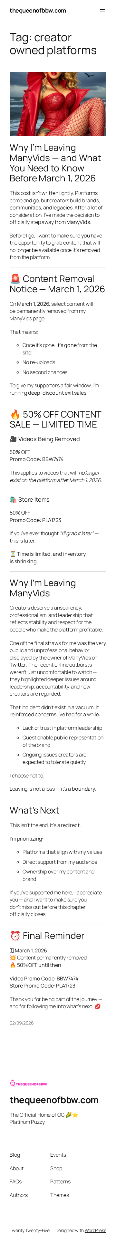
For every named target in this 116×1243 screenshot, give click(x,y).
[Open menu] (102, 10)
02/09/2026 (22, 1023)
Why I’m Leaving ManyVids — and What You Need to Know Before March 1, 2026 (55, 162)
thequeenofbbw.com (38, 10)
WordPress (95, 1230)
